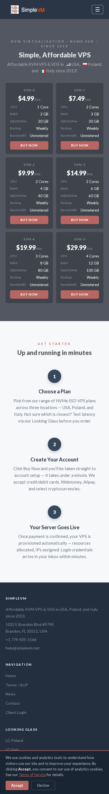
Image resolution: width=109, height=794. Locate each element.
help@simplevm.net (23, 648)
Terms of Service (32, 774)
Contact (13, 703)
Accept (17, 785)
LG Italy (12, 749)
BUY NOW (29, 145)
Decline (43, 785)
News (11, 693)
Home (11, 675)
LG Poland (14, 740)
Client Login (16, 712)
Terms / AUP (17, 684)
